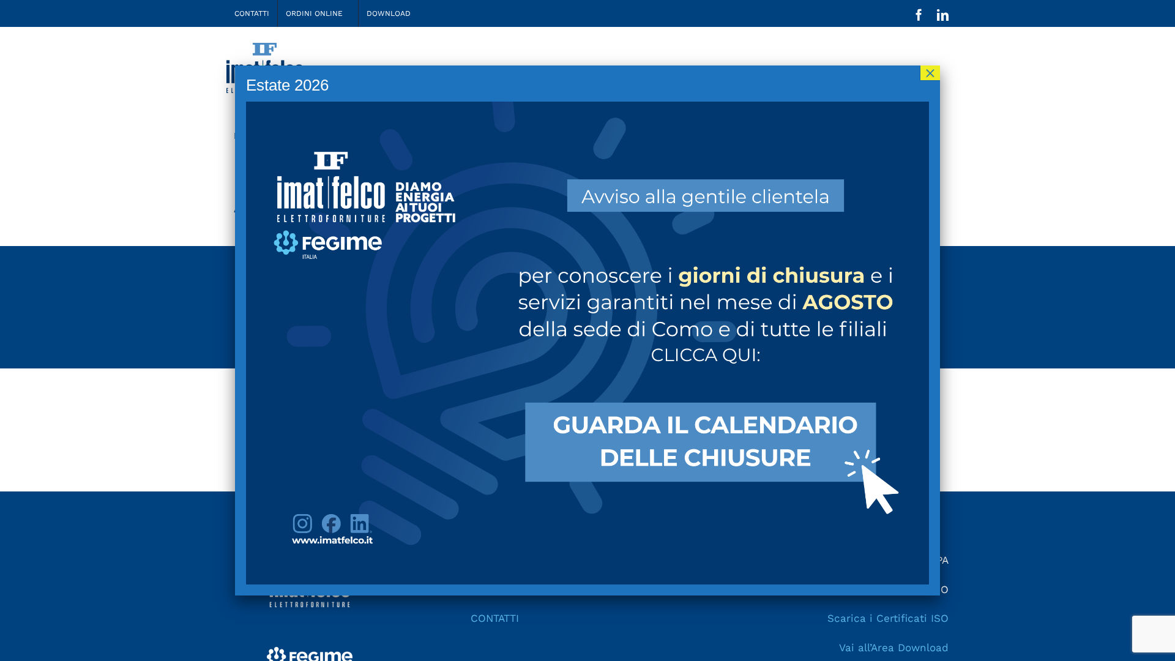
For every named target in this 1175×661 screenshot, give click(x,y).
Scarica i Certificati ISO (888, 618)
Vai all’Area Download (894, 647)
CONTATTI (495, 618)
